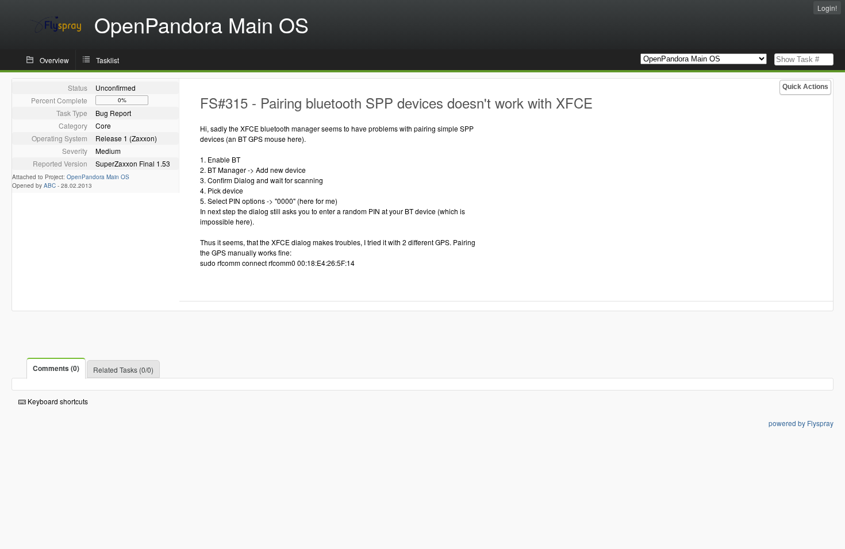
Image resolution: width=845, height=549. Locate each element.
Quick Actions (805, 87)
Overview (54, 60)
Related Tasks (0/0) (123, 369)
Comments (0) (56, 368)
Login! (827, 8)
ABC (50, 185)
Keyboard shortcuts (57, 401)
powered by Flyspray (801, 423)
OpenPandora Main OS (98, 177)
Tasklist (107, 60)
